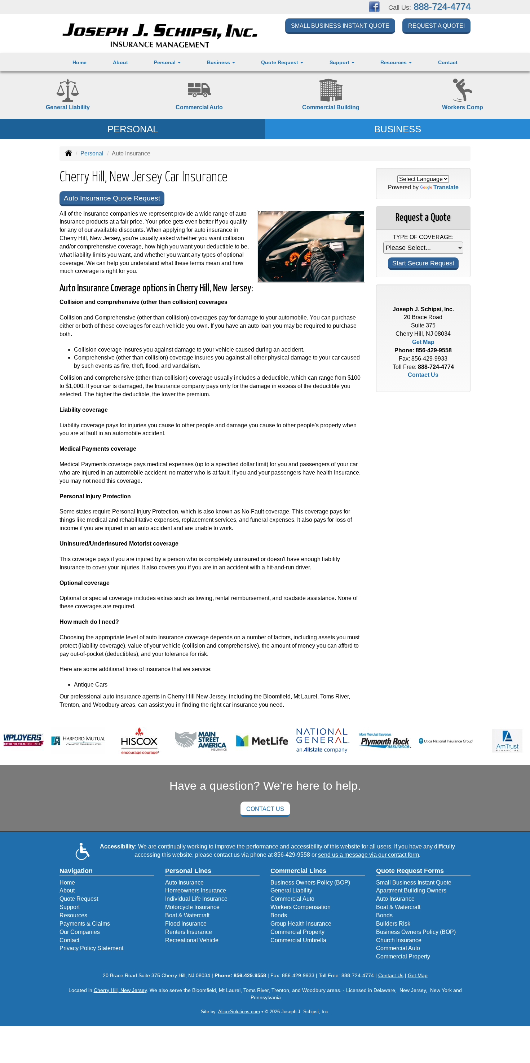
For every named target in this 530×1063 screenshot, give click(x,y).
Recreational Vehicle (191, 940)
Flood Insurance (186, 924)
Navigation (76, 870)
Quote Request (78, 899)
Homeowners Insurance (195, 890)
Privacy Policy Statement (91, 948)
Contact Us (423, 375)
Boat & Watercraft (187, 915)
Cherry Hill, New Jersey (120, 990)
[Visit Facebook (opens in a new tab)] (374, 6)
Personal (91, 153)
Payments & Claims (84, 924)
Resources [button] (394, 62)
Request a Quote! (436, 26)
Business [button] (219, 62)
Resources (73, 915)
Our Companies (79, 932)
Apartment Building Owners (411, 890)
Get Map (423, 342)
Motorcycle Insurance (192, 907)
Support (69, 907)
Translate (446, 187)
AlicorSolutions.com (239, 1011)
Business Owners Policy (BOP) (310, 882)
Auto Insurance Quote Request (112, 198)
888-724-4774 (442, 6)
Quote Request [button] (280, 62)
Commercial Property (297, 932)
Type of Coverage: (423, 237)
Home (79, 62)
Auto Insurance (184, 882)
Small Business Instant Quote (340, 26)
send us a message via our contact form (368, 855)
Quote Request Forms (410, 870)
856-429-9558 (434, 350)
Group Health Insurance (300, 924)
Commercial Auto (292, 899)
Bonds (278, 915)
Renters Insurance (188, 932)
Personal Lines (188, 870)
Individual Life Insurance (196, 899)
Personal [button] (165, 62)
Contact (448, 62)
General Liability (291, 890)
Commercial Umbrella (298, 940)
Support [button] (340, 62)
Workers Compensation (300, 907)
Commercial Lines (298, 870)
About (120, 62)
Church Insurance (398, 940)
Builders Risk (393, 924)
